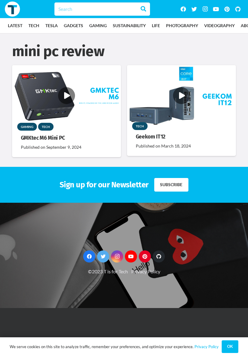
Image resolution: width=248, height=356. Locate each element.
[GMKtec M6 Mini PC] (66, 69)
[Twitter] (194, 9)
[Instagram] (205, 9)
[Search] (143, 9)
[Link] (12, 9)
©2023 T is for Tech (108, 271)
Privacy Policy (145, 271)
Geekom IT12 (150, 137)
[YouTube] (215, 9)
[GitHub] (237, 9)
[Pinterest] (226, 9)
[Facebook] (183, 9)
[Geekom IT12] (181, 69)
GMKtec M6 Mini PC (43, 138)
